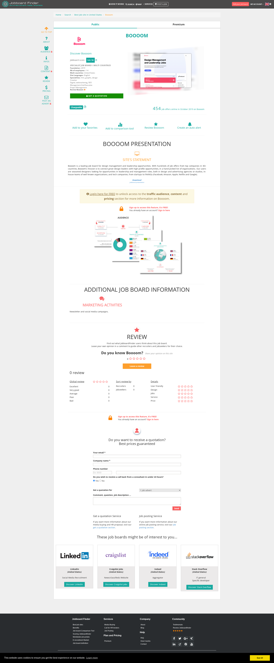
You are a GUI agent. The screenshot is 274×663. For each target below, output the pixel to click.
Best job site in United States (88, 14)
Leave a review (137, 366)
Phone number (100, 468)
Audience (45, 51)
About (46, 41)
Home (58, 14)
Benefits (76, 628)
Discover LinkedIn (74, 584)
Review (46, 81)
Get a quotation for (102, 490)
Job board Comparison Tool (83, 631)
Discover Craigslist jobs (116, 584)
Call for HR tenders (111, 628)
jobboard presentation (137, 181)
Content (45, 71)
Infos (46, 61)
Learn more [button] (92, 658)
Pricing (46, 91)
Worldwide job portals (81, 637)
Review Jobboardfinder (182, 628)
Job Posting (108, 631)
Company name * (101, 460)
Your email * (99, 452)
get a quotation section (104, 527)
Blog (142, 628)
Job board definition (80, 643)
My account (256, 4)
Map (139, 4)
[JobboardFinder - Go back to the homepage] (22, 4)
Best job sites (78, 625)
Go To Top (46, 32)
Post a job (162, 4)
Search (130, 4)
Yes (97, 480)
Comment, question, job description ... (112, 495)
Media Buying (109, 625)
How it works (117, 4)
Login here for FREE (102, 194)
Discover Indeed (158, 584)
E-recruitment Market (81, 640)
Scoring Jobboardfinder (82, 634)
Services (148, 4)
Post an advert (46, 102)
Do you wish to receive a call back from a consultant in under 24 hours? (128, 477)
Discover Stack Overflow (199, 587)
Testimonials (178, 625)
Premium (107, 641)
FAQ (142, 638)
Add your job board (240, 4)
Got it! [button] (260, 658)
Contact (144, 644)
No (102, 480)
